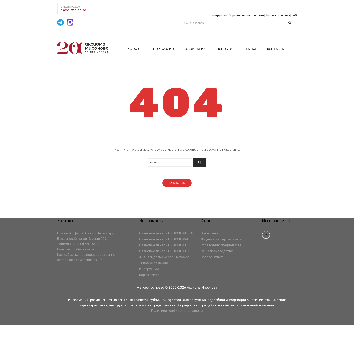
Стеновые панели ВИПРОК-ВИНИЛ (166, 233)
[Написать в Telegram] (60, 22)
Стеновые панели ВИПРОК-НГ (163, 245)
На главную (177, 183)
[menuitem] (136, 49)
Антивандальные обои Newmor (164, 257)
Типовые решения (278, 15)
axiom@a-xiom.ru (80, 249)
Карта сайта (149, 275)
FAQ (294, 15)
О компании (210, 233)
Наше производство (217, 251)
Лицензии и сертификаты (221, 239)
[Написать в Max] (70, 22)
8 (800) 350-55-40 (73, 10)
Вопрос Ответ (212, 257)
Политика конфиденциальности (177, 311)
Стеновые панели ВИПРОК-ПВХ (164, 251)
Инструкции (219, 15)
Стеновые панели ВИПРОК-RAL (164, 239)
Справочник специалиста (246, 15)
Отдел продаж (70, 7)
